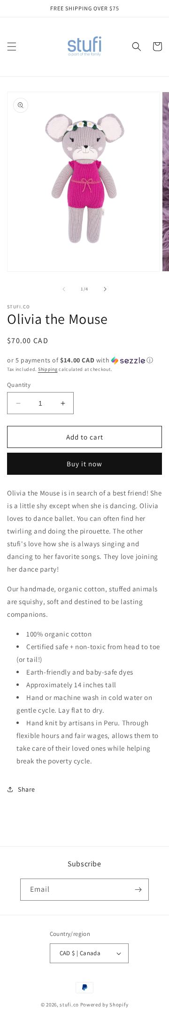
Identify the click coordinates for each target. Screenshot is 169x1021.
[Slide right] (105, 289)
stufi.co (69, 1004)
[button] (11, 46)
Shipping (48, 369)
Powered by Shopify (104, 1004)
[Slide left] (64, 289)
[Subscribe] (138, 890)
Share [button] (26, 789)
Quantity (19, 385)
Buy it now (84, 463)
